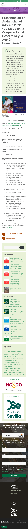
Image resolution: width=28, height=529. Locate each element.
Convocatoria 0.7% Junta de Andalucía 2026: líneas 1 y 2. (17, 338)
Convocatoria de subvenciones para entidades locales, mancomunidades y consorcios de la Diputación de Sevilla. (13, 303)
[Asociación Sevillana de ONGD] (3, 5)
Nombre (4, 447)
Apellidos (4, 454)
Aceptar (4, 526)
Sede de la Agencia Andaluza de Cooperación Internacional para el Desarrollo (13, 125)
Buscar (5, 245)
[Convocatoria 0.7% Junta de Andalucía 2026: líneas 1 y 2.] (6, 338)
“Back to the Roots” (10, 238)
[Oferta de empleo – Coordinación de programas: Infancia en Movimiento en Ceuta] (6, 282)
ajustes (12, 524)
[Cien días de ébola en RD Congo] (6, 290)
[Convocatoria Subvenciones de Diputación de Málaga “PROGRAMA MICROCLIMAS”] (6, 328)
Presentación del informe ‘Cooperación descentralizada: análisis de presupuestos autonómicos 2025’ (13, 360)
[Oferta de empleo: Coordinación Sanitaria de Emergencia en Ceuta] (6, 267)
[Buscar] (21, 247)
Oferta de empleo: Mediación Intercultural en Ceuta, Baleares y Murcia (16, 260)
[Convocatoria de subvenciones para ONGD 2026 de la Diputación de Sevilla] (6, 312)
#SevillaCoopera (14, 379)
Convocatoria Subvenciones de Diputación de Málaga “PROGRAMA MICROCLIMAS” (12, 330)
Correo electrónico (7, 461)
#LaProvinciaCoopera (14, 396)
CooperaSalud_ (9, 227)
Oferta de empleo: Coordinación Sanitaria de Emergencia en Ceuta (16, 266)
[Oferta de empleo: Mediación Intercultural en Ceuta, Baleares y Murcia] (6, 260)
